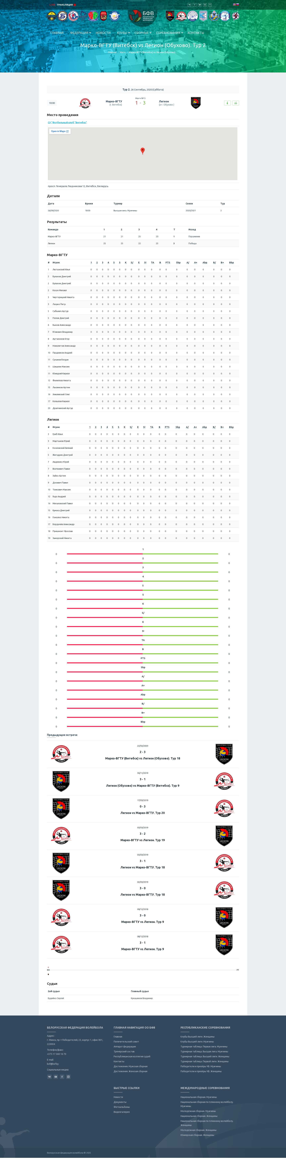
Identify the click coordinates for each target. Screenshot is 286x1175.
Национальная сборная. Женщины (199, 1116)
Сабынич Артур (61, 311)
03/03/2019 (142, 827)
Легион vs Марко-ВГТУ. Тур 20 (142, 812)
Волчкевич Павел (61, 469)
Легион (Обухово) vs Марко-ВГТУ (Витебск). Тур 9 (142, 785)
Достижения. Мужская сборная (130, 1066)
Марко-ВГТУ (114, 101)
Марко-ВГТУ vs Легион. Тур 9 (142, 921)
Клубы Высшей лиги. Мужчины (197, 1041)
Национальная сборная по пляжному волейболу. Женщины (207, 1123)
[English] (234, 4)
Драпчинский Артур (63, 408)
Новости (118, 1097)
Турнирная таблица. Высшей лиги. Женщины (205, 1056)
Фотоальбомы (122, 1107)
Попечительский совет (126, 1041)
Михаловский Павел (63, 503)
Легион (164, 101)
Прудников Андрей (62, 352)
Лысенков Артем (61, 387)
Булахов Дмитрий (62, 276)
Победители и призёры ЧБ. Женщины (201, 1071)
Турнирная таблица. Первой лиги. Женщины (205, 1061)
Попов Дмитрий (61, 318)
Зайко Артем (59, 475)
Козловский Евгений (63, 448)
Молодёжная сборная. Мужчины (198, 1111)
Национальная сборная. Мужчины (199, 1097)
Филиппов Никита (62, 380)
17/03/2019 (142, 800)
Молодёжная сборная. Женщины (198, 1130)
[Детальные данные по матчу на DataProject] (235, 103)
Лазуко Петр (59, 304)
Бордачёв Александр (63, 524)
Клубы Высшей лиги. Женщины (198, 1036)
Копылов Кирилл (61, 401)
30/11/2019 (142, 773)
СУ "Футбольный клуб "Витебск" (67, 122)
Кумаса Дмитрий (61, 510)
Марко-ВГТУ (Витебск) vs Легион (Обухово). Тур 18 (142, 758)
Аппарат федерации (125, 1046)
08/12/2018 (142, 936)
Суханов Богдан (61, 359)
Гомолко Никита (61, 517)
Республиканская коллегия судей (132, 1056)
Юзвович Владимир (63, 332)
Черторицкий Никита (63, 297)
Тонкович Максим (62, 489)
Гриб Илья (58, 434)
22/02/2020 (142, 746)
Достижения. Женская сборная (130, 1071)
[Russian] (237, 4)
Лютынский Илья (61, 269)
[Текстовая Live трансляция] (227, 103)
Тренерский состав (124, 1051)
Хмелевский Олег (61, 394)
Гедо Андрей (59, 496)
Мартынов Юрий (61, 441)
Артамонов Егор (61, 339)
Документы (120, 1102)
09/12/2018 (142, 909)
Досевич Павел (60, 482)
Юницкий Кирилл (61, 373)
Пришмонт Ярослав (63, 531)
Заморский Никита (62, 538)
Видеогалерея (122, 1112)
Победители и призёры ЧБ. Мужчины (201, 1066)
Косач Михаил (60, 290)
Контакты (119, 1061)
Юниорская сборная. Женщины (197, 1135)
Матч (122, 52)
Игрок (56, 262)
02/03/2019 (142, 882)
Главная (112, 52)
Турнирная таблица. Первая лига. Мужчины (204, 1046)
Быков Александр (62, 325)
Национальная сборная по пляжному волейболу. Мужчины (207, 1104)
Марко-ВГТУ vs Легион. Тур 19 (142, 840)
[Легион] (48, 974)
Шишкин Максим (61, 366)
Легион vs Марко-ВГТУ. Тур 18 (142, 867)
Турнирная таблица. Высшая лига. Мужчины (204, 1051)
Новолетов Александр (64, 346)
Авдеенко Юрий (61, 462)
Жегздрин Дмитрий (63, 455)
